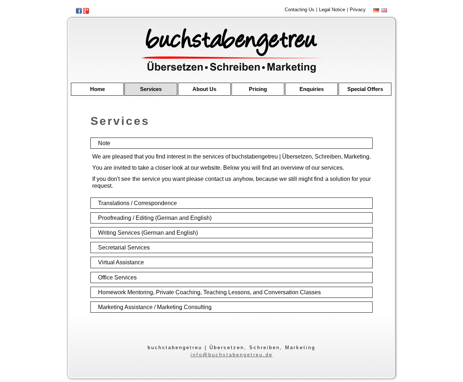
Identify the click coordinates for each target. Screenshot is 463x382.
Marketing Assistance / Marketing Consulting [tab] (155, 307)
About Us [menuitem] (204, 89)
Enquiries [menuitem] (312, 89)
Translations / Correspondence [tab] (137, 203)
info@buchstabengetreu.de (232, 354)
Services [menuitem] (151, 89)
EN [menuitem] (384, 10)
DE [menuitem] (377, 10)
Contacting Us (299, 9)
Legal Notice (332, 9)
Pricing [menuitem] (258, 89)
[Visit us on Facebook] (78, 11)
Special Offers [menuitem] (365, 89)
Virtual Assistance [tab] (121, 262)
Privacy (358, 9)
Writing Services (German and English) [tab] (148, 233)
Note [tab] (104, 143)
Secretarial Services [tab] (124, 247)
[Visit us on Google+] (86, 11)
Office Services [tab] (117, 277)
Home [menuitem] (97, 89)
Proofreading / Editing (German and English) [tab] (155, 218)
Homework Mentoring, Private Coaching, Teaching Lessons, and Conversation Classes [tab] (209, 292)
